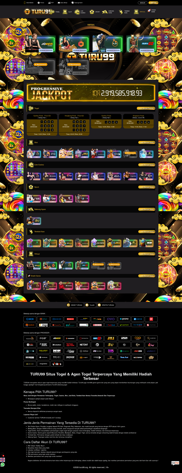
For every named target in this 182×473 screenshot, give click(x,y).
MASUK (142, 3)
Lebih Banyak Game (147, 142)
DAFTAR (153, 3)
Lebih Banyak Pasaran (146, 108)
